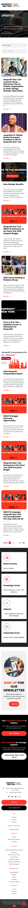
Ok (14, 905)
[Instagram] (19, 796)
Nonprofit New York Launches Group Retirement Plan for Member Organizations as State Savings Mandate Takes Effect (13, 85)
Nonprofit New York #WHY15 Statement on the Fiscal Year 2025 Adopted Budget (13, 230)
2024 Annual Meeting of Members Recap (14, 279)
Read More (6, 109)
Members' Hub (14, 868)
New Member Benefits (13, 184)
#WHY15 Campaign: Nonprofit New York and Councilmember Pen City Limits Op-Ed (13, 515)
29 (20, 543)
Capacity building (14, 825)
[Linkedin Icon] (12, 796)
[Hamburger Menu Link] (26, 5)
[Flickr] (16, 796)
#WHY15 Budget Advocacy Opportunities (10, 418)
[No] (24, 904)
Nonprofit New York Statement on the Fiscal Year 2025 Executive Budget (14, 466)
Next (23, 543)
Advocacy (14, 846)
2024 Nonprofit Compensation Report (13, 372)
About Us (14, 833)
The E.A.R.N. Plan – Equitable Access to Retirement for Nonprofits (12, 325)
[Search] (4, 51)
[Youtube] (9, 796)
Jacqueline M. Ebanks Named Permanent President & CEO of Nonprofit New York (13, 138)
